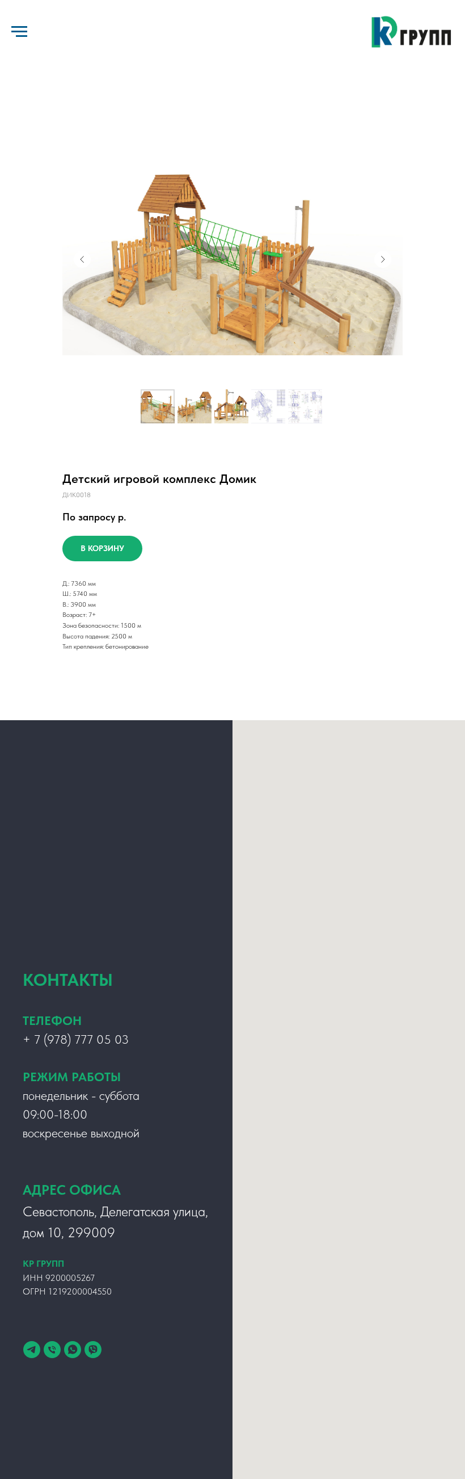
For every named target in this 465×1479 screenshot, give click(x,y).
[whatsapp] (72, 1349)
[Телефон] (52, 1349)
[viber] (93, 1349)
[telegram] (31, 1349)
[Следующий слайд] (382, 259)
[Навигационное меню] (19, 31)
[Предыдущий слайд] (82, 259)
